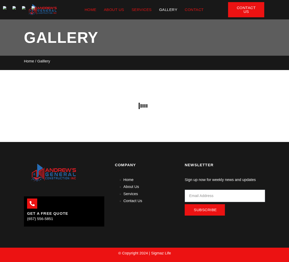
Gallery (168, 10)
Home (90, 10)
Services (142, 10)
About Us (114, 10)
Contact (194, 10)
